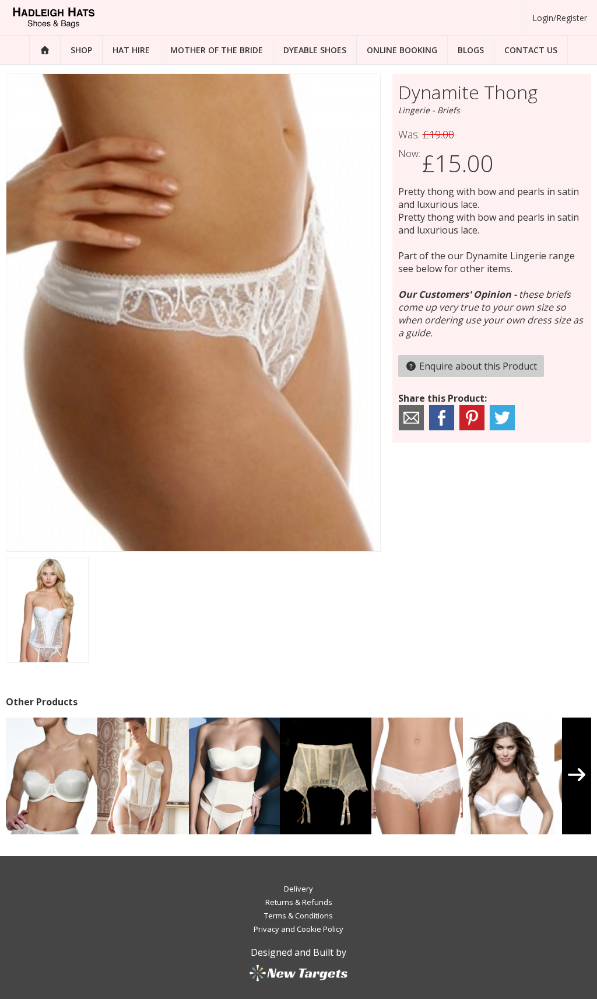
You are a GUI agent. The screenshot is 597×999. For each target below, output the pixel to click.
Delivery (298, 888)
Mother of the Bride (216, 49)
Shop (81, 49)
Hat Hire (131, 49)
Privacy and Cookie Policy (298, 929)
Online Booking (402, 49)
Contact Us (530, 49)
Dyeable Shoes (314, 49)
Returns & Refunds (298, 902)
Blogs (471, 49)
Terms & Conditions (298, 915)
